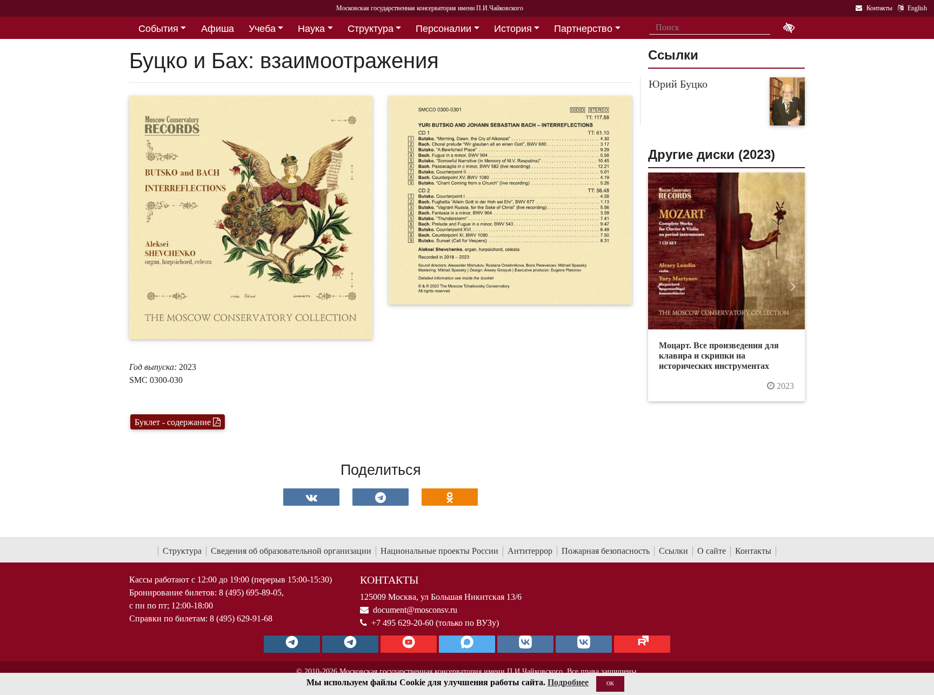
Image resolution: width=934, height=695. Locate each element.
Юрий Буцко (678, 84)
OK (610, 683)
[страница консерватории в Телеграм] (292, 644)
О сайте (711, 550)
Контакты (753, 550)
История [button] (513, 28)
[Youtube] (409, 644)
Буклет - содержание (174, 422)
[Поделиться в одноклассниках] (450, 497)
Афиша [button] (217, 28)
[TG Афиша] (350, 644)
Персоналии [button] (443, 28)
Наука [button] (311, 28)
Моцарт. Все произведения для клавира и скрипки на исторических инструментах (719, 355)
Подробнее (568, 682)
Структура (182, 550)
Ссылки (673, 550)
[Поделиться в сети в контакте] (311, 497)
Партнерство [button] (583, 28)
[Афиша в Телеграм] (642, 644)
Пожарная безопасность (606, 550)
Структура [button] (370, 28)
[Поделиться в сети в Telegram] (380, 497)
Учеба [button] (262, 28)
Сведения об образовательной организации (291, 550)
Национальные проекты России (439, 550)
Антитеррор (530, 550)
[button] (660, 287)
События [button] (158, 28)
